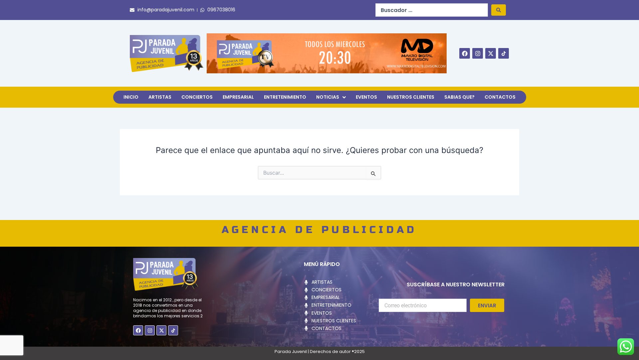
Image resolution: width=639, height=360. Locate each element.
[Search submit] (498, 10)
